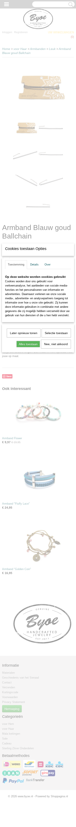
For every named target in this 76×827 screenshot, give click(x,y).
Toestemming (16, 264)
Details (34, 264)
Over (47, 264)
